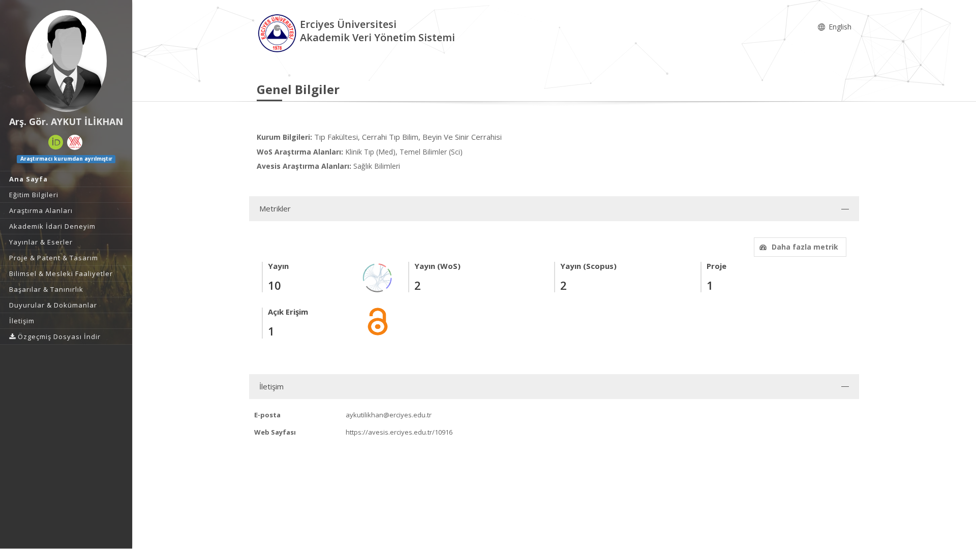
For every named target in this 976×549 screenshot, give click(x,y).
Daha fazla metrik (805, 247)
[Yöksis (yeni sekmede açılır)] (74, 142)
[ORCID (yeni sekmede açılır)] (56, 142)
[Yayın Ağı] (377, 277)
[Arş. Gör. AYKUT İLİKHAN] (66, 61)
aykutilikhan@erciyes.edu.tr (389, 414)
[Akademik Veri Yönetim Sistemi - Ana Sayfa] (278, 32)
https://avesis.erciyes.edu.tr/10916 (399, 432)
